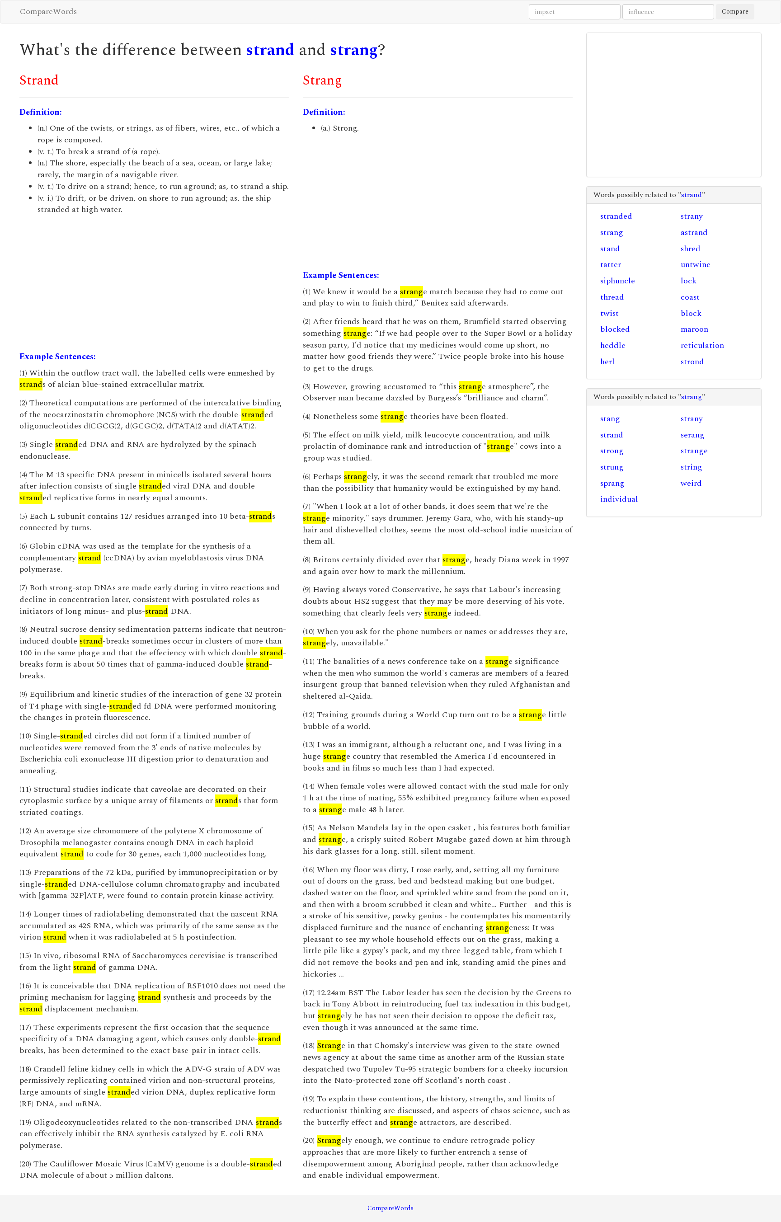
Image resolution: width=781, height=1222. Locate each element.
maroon (694, 329)
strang (354, 50)
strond (692, 362)
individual (619, 499)
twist (609, 313)
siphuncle (617, 281)
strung (612, 467)
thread (612, 297)
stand (610, 249)
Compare (735, 11)
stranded (616, 216)
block (691, 313)
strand (270, 50)
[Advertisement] (154, 283)
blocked (615, 329)
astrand (694, 232)
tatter (610, 264)
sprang (612, 483)
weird (691, 483)
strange (694, 451)
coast (690, 297)
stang (610, 419)
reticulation (702, 345)
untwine (695, 264)
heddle (613, 345)
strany (692, 216)
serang (693, 435)
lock (688, 281)
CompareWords (48, 11)
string (691, 467)
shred (691, 249)
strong (612, 451)
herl (607, 362)
